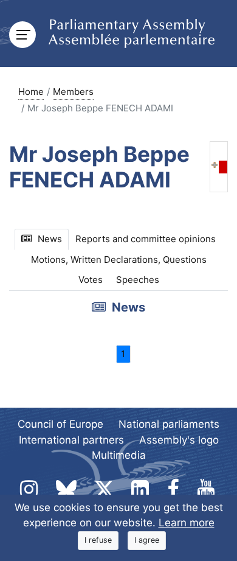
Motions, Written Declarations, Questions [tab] (119, 259)
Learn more (187, 523)
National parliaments (168, 424)
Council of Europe (60, 424)
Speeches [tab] (137, 279)
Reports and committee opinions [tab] (145, 239)
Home (31, 91)
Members (73, 91)
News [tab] (50, 239)
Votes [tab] (90, 279)
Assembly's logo (179, 440)
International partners (71, 440)
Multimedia (119, 455)
